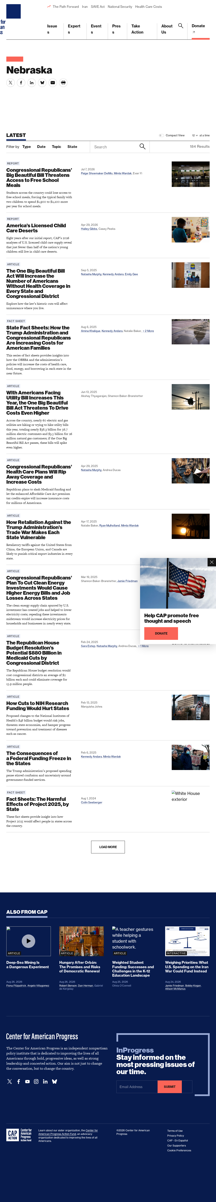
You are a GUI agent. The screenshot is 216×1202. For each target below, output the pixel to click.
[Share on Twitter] (10, 83)
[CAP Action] (20, 1135)
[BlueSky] (54, 1081)
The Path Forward (66, 7)
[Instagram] (36, 1081)
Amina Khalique (90, 331)
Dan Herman (85, 985)
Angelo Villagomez (38, 985)
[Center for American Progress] (14, 19)
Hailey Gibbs (89, 228)
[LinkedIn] (45, 1081)
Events (96, 29)
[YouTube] (27, 1081)
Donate (198, 25)
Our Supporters (176, 1145)
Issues (52, 29)
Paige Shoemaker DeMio (97, 173)
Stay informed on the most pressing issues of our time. (155, 1061)
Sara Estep (88, 646)
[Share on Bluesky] (42, 83)
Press (116, 29)
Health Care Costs (148, 7)
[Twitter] (9, 1081)
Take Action (137, 29)
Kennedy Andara (113, 274)
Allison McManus (175, 988)
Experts (74, 29)
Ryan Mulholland (109, 525)
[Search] (180, 31)
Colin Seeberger (91, 802)
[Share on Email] (53, 83)
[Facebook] (18, 1081)
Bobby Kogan (193, 985)
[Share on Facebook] (21, 83)
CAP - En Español (177, 1140)
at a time (205, 135)
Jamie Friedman (127, 581)
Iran (85, 7)
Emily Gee (131, 274)
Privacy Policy (175, 1135)
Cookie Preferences (179, 1150)
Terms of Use (175, 1130)
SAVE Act (98, 7)
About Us (167, 29)
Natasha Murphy (91, 274)
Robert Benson (68, 985)
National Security (120, 7)
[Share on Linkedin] (31, 83)
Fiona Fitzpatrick (16, 985)
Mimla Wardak (123, 173)
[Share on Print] (63, 83)
